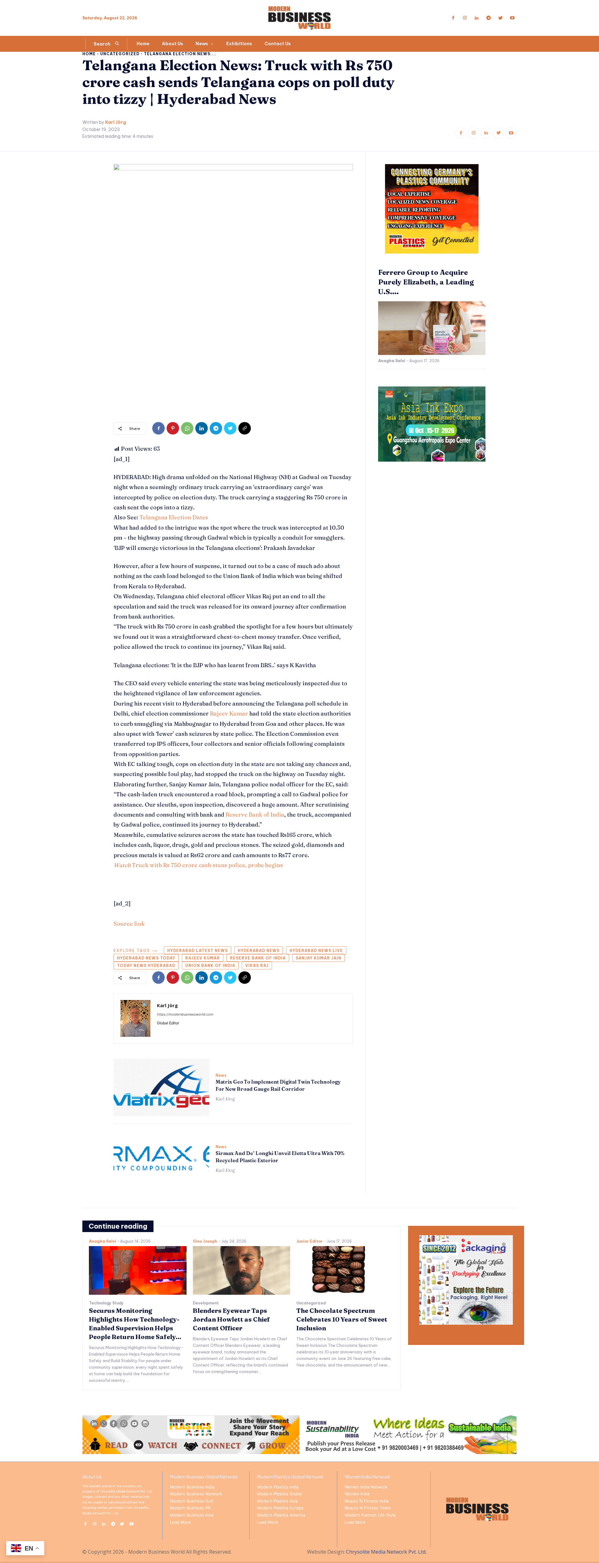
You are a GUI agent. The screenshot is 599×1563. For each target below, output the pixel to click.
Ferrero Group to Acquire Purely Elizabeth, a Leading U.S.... (426, 282)
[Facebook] (453, 18)
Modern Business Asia (191, 1514)
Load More (180, 1522)
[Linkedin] (476, 18)
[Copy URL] (244, 428)
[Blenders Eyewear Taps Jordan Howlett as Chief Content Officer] (241, 1270)
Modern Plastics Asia (277, 1500)
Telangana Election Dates (173, 517)
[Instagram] (464, 18)
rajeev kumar (202, 958)
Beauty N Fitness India (366, 1500)
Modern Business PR (190, 1507)
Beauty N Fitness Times (368, 1507)
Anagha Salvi (391, 360)
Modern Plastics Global (279, 1493)
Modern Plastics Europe (280, 1507)
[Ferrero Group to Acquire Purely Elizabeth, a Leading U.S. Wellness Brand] (431, 328)
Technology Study (106, 1303)
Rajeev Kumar (229, 713)
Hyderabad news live (316, 950)
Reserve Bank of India (255, 814)
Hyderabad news (259, 950)
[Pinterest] (173, 428)
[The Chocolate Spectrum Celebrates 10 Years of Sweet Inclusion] (345, 1270)
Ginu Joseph (205, 1241)
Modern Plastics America (281, 1514)
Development (206, 1303)
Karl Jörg (115, 122)
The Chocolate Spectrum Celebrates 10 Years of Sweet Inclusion (341, 1319)
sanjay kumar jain (318, 958)
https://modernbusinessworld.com (185, 1014)
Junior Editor (309, 1241)
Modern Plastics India (278, 1486)
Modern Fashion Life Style (370, 1514)
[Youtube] (512, 18)
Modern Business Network (196, 1493)
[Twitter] (500, 18)
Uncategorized (119, 53)
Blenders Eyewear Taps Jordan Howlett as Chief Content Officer (231, 1319)
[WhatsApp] (187, 428)
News (221, 1075)
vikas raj (257, 965)
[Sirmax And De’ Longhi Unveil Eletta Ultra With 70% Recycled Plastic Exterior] (161, 1158)
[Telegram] (488, 18)
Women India (357, 1493)
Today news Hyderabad (146, 965)
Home (89, 53)
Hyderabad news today (146, 958)
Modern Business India (192, 1486)
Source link (129, 923)
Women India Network (366, 1486)
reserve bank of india (258, 958)
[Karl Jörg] (135, 1018)
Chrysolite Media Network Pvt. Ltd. (386, 1551)
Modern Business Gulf (191, 1500)
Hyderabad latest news (197, 950)
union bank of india (210, 965)
